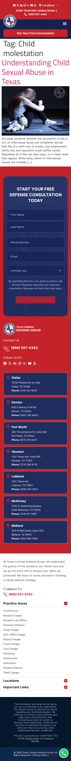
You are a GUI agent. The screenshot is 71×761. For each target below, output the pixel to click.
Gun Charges (10, 648)
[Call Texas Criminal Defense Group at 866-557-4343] (64, 753)
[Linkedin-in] (21, 5)
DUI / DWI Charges (14, 634)
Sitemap (53, 755)
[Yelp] (35, 5)
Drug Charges (11, 629)
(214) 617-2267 (28, 513)
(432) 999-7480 (29, 538)
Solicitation (9, 662)
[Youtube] (31, 5)
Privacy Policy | (41, 755)
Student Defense (12, 667)
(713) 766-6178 (28, 464)
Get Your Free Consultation (35, 300)
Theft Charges (11, 672)
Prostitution (10, 658)
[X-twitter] (17, 5)
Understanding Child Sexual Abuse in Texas (35, 71)
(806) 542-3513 (29, 489)
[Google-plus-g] (28, 5)
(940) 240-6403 (29, 415)
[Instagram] (24, 5)
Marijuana (9, 653)
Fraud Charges (11, 643)
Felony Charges (12, 639)
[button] (65, 23)
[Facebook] (14, 5)
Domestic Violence (14, 624)
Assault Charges (12, 615)
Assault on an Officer (15, 620)
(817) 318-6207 (28, 439)
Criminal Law (10, 610)
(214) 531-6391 (28, 390)
